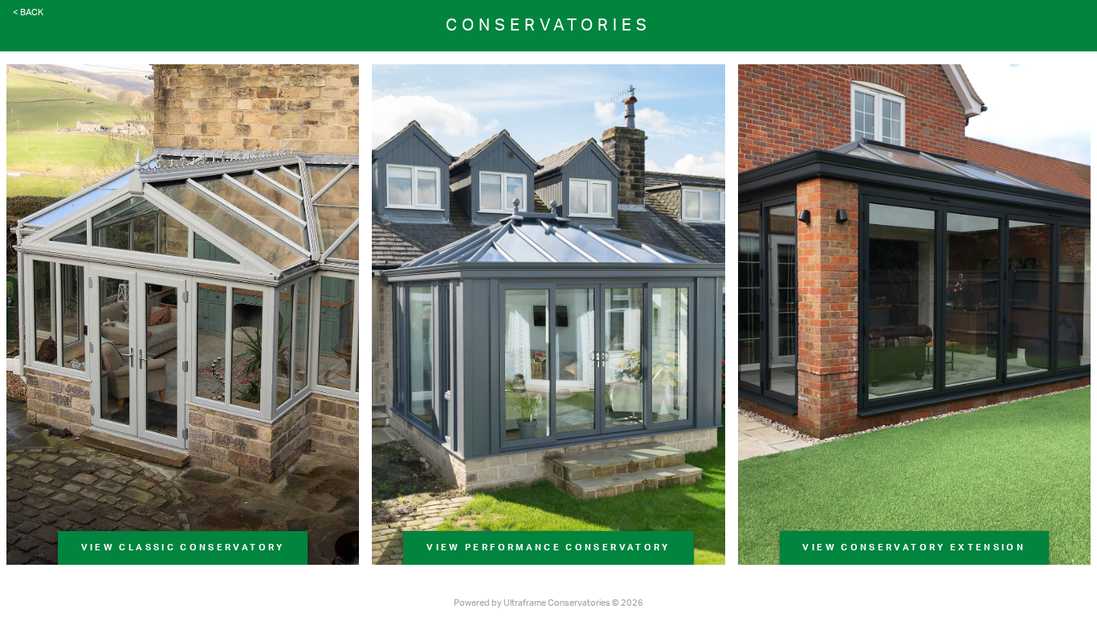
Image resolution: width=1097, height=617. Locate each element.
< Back (28, 12)
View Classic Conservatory (183, 547)
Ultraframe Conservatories (557, 603)
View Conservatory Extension (914, 547)
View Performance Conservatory (548, 547)
